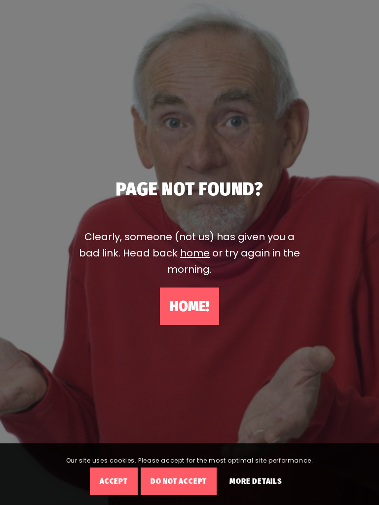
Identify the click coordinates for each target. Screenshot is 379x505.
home (195, 253)
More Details (255, 481)
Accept (114, 481)
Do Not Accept (179, 481)
